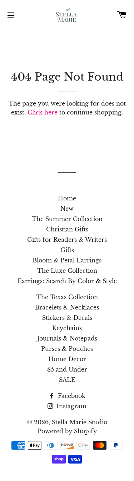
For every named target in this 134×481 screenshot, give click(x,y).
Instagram (70, 406)
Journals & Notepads (67, 338)
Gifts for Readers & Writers (67, 239)
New (67, 208)
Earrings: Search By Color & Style (67, 281)
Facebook (70, 395)
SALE (67, 379)
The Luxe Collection (67, 270)
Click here (43, 112)
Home (67, 198)
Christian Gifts (67, 229)
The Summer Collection (67, 218)
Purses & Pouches (67, 348)
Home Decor (67, 359)
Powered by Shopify (67, 431)
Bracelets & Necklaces (67, 307)
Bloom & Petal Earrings (67, 260)
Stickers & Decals (67, 317)
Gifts (67, 250)
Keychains (67, 328)
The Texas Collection (67, 297)
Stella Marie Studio (79, 422)
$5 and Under (67, 369)
